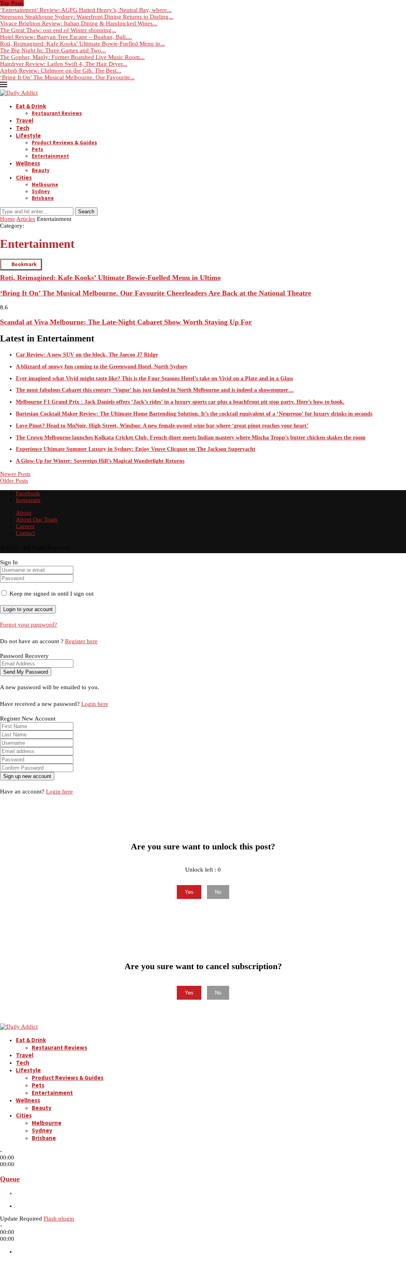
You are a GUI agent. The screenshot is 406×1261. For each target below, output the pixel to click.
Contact (25, 533)
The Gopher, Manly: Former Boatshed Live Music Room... (72, 57)
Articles (25, 219)
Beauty (41, 170)
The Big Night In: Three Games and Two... (53, 50)
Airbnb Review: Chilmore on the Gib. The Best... (60, 70)
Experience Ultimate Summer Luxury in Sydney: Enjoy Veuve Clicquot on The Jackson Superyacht (135, 449)
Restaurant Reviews (57, 113)
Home (7, 219)
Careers (25, 526)
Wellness (28, 163)
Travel (24, 120)
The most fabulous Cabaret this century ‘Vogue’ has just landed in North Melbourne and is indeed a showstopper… (155, 390)
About (23, 513)
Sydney (41, 191)
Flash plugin (59, 1218)
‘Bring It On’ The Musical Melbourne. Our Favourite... (67, 77)
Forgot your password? (28, 624)
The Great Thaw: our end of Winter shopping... (58, 30)
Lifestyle (28, 135)
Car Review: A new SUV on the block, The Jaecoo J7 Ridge (87, 355)
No (218, 892)
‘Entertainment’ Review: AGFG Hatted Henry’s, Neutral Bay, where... (86, 10)
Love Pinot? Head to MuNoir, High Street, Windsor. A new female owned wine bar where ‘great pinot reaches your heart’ (162, 426)
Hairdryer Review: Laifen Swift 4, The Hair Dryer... (63, 64)
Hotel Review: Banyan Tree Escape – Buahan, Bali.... (66, 37)
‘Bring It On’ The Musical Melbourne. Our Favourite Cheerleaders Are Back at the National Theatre (155, 293)
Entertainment (50, 156)
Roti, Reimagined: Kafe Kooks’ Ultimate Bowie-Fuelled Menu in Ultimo (110, 278)
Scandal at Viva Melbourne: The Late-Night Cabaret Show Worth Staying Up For (126, 322)
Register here (81, 641)
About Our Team (36, 519)
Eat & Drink (31, 106)
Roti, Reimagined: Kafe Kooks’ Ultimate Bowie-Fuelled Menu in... (82, 43)
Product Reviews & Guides (64, 142)
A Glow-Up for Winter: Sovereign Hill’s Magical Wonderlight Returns (100, 461)
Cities (24, 177)
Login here (94, 704)
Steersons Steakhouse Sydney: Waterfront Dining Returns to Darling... (86, 16)
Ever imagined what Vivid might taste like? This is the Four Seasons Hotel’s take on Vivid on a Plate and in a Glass (154, 378)
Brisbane (43, 198)
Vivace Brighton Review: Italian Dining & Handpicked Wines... (78, 23)
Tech (22, 128)
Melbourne (45, 184)
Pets (37, 149)
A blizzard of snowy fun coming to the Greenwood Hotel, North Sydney (102, 367)
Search (86, 212)
